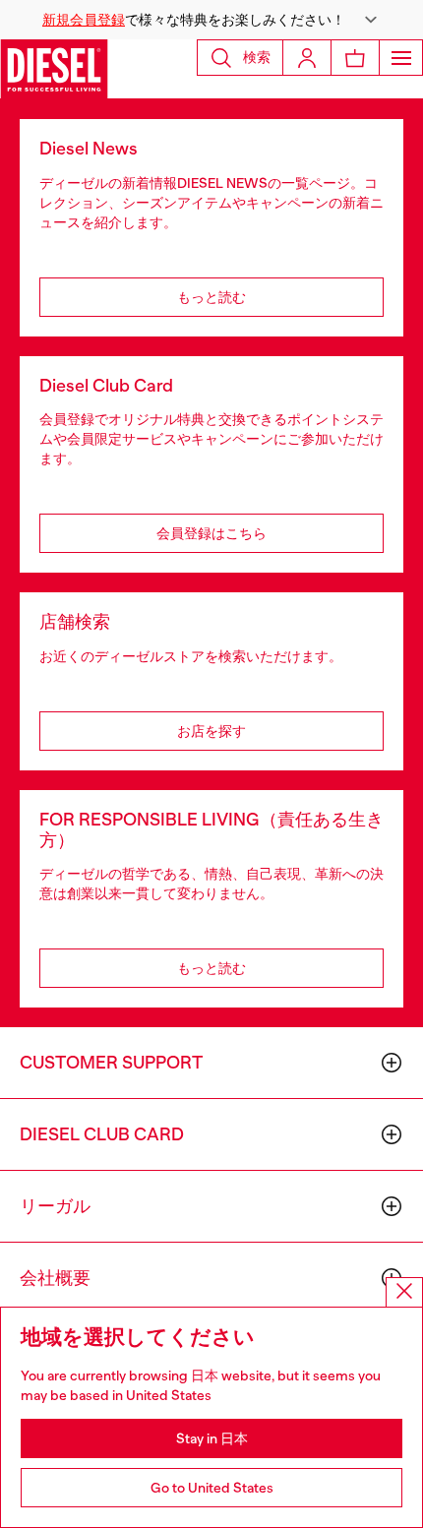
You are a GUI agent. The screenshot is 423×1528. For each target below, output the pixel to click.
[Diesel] (54, 68)
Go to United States (212, 1488)
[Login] (307, 57)
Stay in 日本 (212, 1438)
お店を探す (211, 731)
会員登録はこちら (211, 533)
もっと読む (211, 297)
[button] (211, 19)
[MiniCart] (355, 57)
